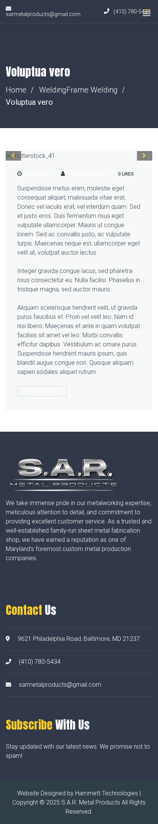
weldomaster (85, 174)
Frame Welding (92, 89)
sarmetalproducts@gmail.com (60, 684)
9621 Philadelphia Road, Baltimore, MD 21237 (79, 638)
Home (16, 89)
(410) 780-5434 (40, 661)
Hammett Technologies (106, 793)
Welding (52, 89)
